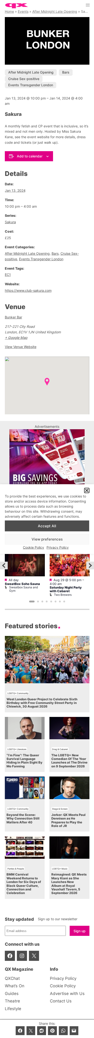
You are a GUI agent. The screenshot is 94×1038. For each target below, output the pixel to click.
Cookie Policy (33, 547)
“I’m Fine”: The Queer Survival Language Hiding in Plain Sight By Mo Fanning (24, 760)
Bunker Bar (13, 317)
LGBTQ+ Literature (16, 749)
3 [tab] (42, 602)
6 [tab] (55, 602)
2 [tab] (38, 602)
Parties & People (15, 868)
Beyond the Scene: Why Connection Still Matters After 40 (23, 818)
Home (9, 11)
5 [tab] (51, 602)
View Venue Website (20, 347)
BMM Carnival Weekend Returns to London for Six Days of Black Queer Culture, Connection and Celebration (24, 884)
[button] (86, 490)
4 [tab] (47, 602)
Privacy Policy (58, 547)
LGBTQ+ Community (17, 693)
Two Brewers (63, 595)
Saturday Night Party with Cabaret (66, 589)
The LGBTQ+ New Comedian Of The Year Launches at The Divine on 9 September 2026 (69, 760)
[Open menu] (88, 5)
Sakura (10, 222)
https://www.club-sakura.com (28, 290)
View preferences (47, 539)
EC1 (8, 275)
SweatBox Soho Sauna (22, 584)
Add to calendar (29, 156)
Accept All (47, 526)
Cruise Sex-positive (23, 79)
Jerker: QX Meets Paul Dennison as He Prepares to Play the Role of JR (68, 820)
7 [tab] (60, 602)
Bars (65, 72)
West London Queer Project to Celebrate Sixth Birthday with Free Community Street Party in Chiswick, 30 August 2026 (42, 703)
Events (23, 11)
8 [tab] (64, 602)
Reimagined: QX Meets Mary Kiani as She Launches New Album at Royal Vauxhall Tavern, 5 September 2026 (69, 884)
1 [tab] (31, 602)
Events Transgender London (30, 85)
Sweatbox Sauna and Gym (23, 588)
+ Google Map (16, 338)
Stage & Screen (59, 809)
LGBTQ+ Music (59, 868)
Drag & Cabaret (60, 749)
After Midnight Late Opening (54, 11)
